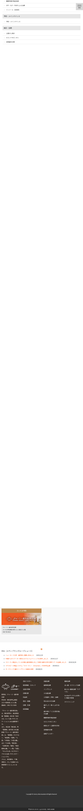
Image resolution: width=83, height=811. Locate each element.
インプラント (48, 689)
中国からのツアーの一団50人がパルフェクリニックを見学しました (27, 659)
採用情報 (26, 709)
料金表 (25, 697)
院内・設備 (26, 701)
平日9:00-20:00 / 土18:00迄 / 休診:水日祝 (41, 809)
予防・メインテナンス (13, 22)
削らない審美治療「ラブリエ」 (72, 690)
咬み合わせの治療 (49, 701)
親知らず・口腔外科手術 (51, 726)
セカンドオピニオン (50, 722)
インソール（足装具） (13, 10)
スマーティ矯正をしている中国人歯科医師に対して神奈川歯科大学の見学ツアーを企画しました (36, 662)
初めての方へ (27, 681)
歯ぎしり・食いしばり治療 (51, 706)
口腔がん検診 (10, 33)
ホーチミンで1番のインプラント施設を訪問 (19, 669)
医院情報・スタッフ (29, 685)
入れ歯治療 (47, 693)
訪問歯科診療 (48, 730)
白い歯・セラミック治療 (72, 685)
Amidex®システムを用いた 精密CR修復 (72, 697)
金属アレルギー (49, 734)
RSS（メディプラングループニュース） (18, 651)
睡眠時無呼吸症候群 (50, 718)
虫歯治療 (46, 681)
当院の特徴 (26, 689)
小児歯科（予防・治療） (51, 697)
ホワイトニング (69, 702)
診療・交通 (26, 705)
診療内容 (26, 693)
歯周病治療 (47, 685)
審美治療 (67, 681)
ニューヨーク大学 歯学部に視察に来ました (20, 655)
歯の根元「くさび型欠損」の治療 (52, 712)
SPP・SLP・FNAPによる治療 (15, 5)
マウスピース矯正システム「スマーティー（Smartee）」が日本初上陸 (28, 666)
